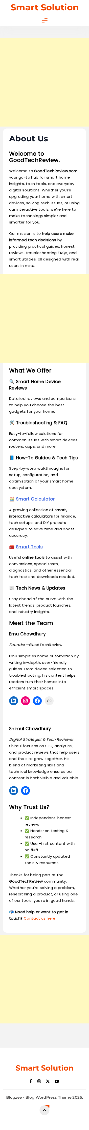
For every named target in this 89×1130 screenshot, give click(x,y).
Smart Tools (29, 547)
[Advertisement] (44, 82)
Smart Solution (45, 7)
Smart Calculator (35, 499)
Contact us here (40, 918)
